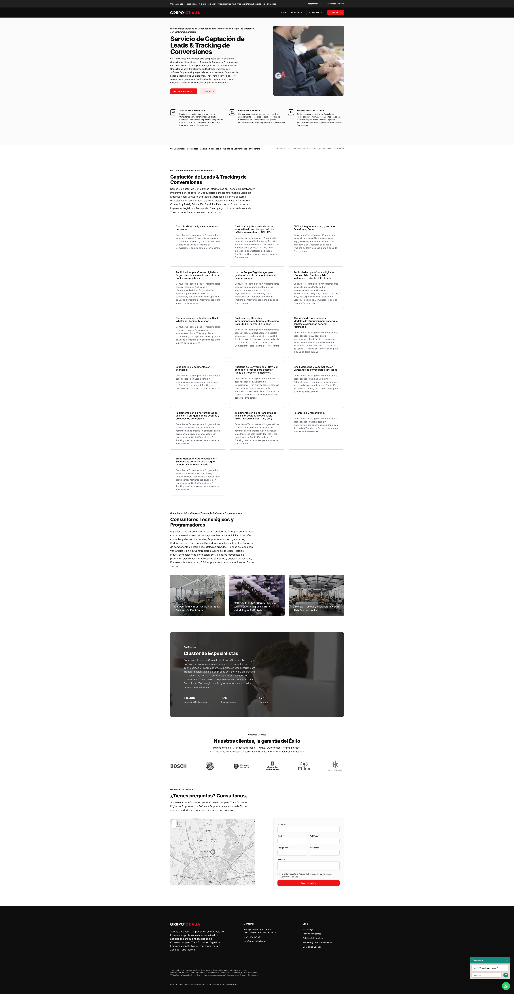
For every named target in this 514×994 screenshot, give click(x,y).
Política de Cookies (312, 933)
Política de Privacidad (308, 874)
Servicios (295, 12)
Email (280, 836)
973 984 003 (318, 12)
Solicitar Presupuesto (182, 91)
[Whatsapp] (506, 986)
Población (315, 848)
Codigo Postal (284, 848)
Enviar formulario (309, 883)
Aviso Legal (308, 929)
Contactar (334, 12)
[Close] (506, 960)
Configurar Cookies (312, 947)
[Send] (505, 975)
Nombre (281, 824)
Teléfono (314, 836)
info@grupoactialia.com (255, 941)
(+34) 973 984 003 (253, 937)
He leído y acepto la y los (306, 875)
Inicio (283, 12)
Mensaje (282, 859)
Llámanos (206, 91)
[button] (212, 852)
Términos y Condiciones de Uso (318, 942)
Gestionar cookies (335, 4)
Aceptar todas (314, 4)
